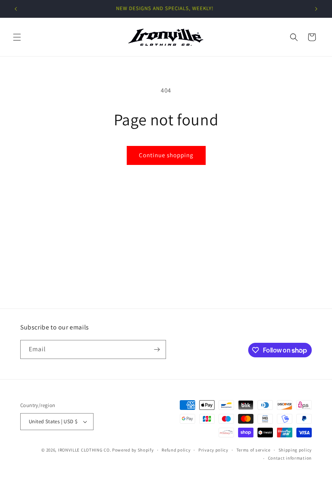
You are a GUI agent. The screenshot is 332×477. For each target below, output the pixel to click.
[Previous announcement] (16, 9)
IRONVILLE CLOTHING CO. (84, 450)
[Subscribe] (157, 349)
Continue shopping (166, 155)
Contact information (290, 458)
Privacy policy (213, 450)
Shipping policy (295, 450)
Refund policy (176, 450)
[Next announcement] (316, 9)
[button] (17, 37)
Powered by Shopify (133, 450)
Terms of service (253, 450)
